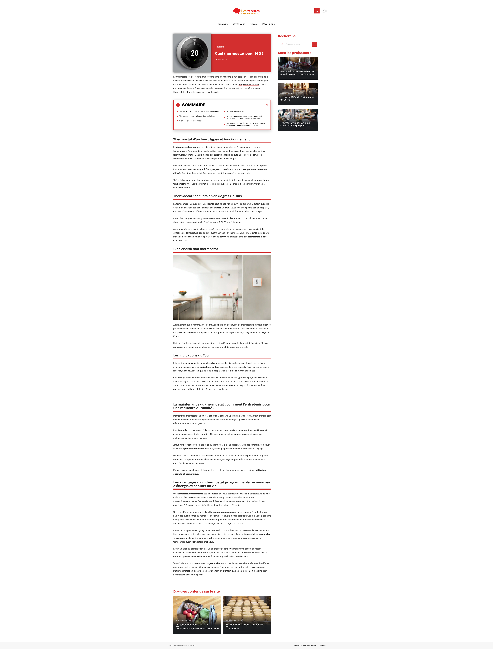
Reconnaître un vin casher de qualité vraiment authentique (297, 72)
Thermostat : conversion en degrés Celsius (197, 116)
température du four (249, 84)
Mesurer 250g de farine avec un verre (297, 98)
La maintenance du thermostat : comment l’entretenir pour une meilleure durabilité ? (244, 117)
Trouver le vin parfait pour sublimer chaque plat (295, 124)
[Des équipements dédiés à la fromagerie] (247, 615)
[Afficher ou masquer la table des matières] (236, 105)
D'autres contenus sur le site (196, 591)
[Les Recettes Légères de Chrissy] (246, 11)
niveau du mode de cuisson (203, 363)
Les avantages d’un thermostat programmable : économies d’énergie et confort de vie (246, 124)
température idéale (253, 169)
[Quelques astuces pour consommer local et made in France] (197, 615)
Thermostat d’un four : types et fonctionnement (199, 111)
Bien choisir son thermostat (190, 121)
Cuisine (220, 47)
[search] (317, 10)
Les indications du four (235, 111)
